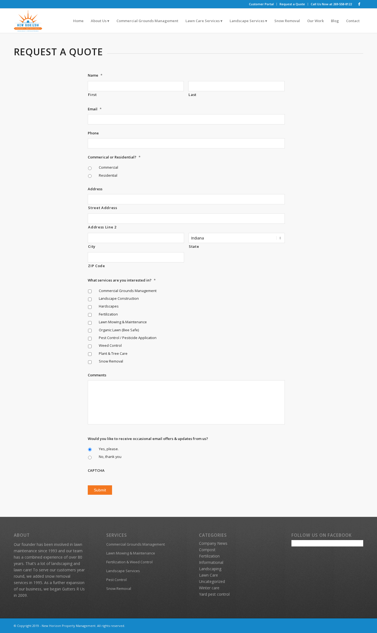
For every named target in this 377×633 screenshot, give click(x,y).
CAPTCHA (96, 470)
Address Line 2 (102, 227)
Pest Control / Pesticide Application (127, 337)
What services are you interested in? (122, 280)
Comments (97, 375)
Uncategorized (212, 581)
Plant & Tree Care (113, 353)
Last (193, 94)
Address (95, 189)
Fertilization (108, 314)
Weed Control (110, 345)
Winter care (209, 587)
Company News (213, 543)
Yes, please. (109, 448)
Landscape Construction (119, 298)
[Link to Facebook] (359, 4)
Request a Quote (292, 4)
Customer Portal (261, 4)
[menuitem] (261, 4)
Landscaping (210, 568)
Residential (108, 175)
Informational (211, 562)
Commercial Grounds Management (127, 290)
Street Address (102, 207)
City (91, 246)
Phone (93, 133)
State (194, 246)
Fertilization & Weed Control (129, 561)
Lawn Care (208, 575)
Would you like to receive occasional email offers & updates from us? (148, 438)
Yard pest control (214, 594)
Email (95, 109)
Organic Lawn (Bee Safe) (119, 329)
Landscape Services (123, 570)
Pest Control (116, 579)
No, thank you (110, 456)
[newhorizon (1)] (28, 21)
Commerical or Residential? (114, 157)
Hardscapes (109, 306)
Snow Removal (111, 361)
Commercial (108, 167)
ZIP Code (96, 265)
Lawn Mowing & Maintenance (123, 321)
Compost (207, 549)
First (92, 94)
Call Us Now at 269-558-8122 (331, 4)
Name (95, 75)
